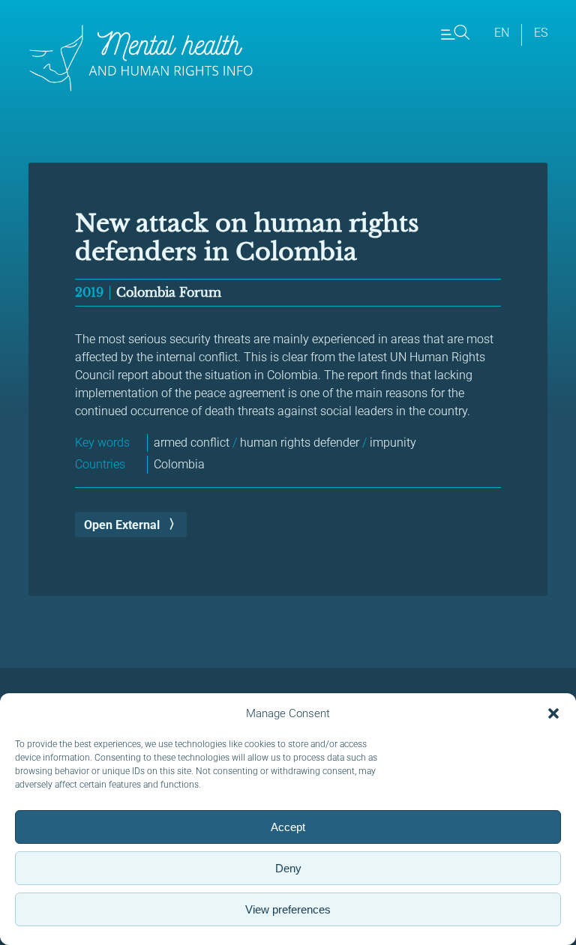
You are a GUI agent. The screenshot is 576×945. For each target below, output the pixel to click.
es (541, 32)
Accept (288, 827)
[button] (553, 713)
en (501, 32)
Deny (288, 868)
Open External (122, 525)
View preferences (288, 909)
